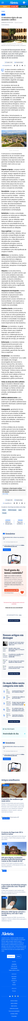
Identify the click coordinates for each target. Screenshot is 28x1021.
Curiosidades (6, 785)
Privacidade (14, 1016)
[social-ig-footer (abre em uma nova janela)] (18, 996)
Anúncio (14, 984)
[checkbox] (3, 545)
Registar (5, 6)
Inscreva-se (14, 980)
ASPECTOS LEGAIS (14, 1008)
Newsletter (14, 976)
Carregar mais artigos (14, 673)
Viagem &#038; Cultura (14, 970)
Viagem (4, 843)
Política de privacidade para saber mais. (14, 546)
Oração (22, 6)
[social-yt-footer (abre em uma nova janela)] (10, 996)
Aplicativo (14, 978)
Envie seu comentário (14, 620)
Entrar (18, 956)
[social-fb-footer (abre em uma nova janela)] (12, 996)
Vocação (4, 513)
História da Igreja (12, 510)
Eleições (5, 897)
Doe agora (13, 6)
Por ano (14, 991)
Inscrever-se (7, 549)
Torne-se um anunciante (14, 1011)
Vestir (14, 982)
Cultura (4, 510)
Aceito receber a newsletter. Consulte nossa (14, 546)
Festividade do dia (11, 734)
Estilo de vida (14, 966)
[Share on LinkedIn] (17, 65)
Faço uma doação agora (10, 590)
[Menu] (4, 2)
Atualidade (14, 964)
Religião (3, 11)
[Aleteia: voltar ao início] (14, 2)
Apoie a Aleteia (14, 1003)
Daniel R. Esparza (19, 22)
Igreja (20, 510)
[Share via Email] (22, 65)
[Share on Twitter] (19, 65)
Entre (20, 615)
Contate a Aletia (14, 1013)
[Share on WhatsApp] (24, 65)
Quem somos (14, 1006)
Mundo (4, 870)
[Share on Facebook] (14, 65)
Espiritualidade (14, 968)
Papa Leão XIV (6, 818)
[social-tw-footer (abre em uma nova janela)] (15, 996)
